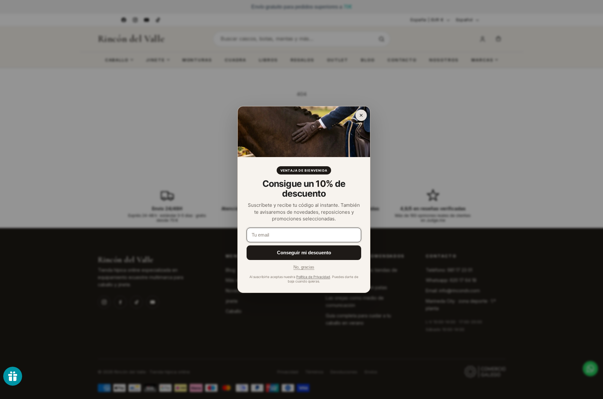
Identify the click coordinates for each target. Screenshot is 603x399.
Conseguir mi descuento (304, 252)
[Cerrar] (361, 115)
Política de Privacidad (313, 277)
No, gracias (303, 267)
